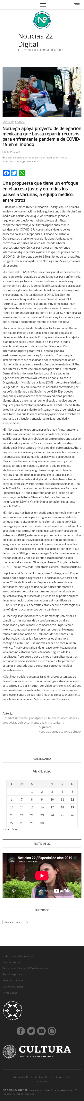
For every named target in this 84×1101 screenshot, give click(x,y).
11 (62, 799)
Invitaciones (10, 992)
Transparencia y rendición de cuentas (25, 968)
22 (32, 815)
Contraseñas (41, 1077)
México (10, 161)
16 (42, 807)
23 (42, 815)
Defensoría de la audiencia (18, 956)
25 (62, 815)
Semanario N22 (63, 1077)
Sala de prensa (11, 962)
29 (32, 823)
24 (52, 815)
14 (21, 807)
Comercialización (13, 986)
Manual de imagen (13, 980)
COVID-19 (8, 121)
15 (32, 807)
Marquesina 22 (20, 1077)
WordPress (67, 1089)
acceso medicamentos (18, 157)
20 (11, 815)
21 (21, 815)
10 (52, 799)
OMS (28, 161)
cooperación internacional (46, 157)
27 (11, 823)
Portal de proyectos (15, 974)
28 (21, 823)
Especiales (42, 1081)
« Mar (6, 829)
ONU (35, 161)
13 (11, 807)
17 (52, 807)
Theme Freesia (51, 1089)
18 (62, 807)
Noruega (20, 161)
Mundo (20, 121)
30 (42, 823)
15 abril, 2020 (12, 151)
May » (16, 829)
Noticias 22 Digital (35, 40)
